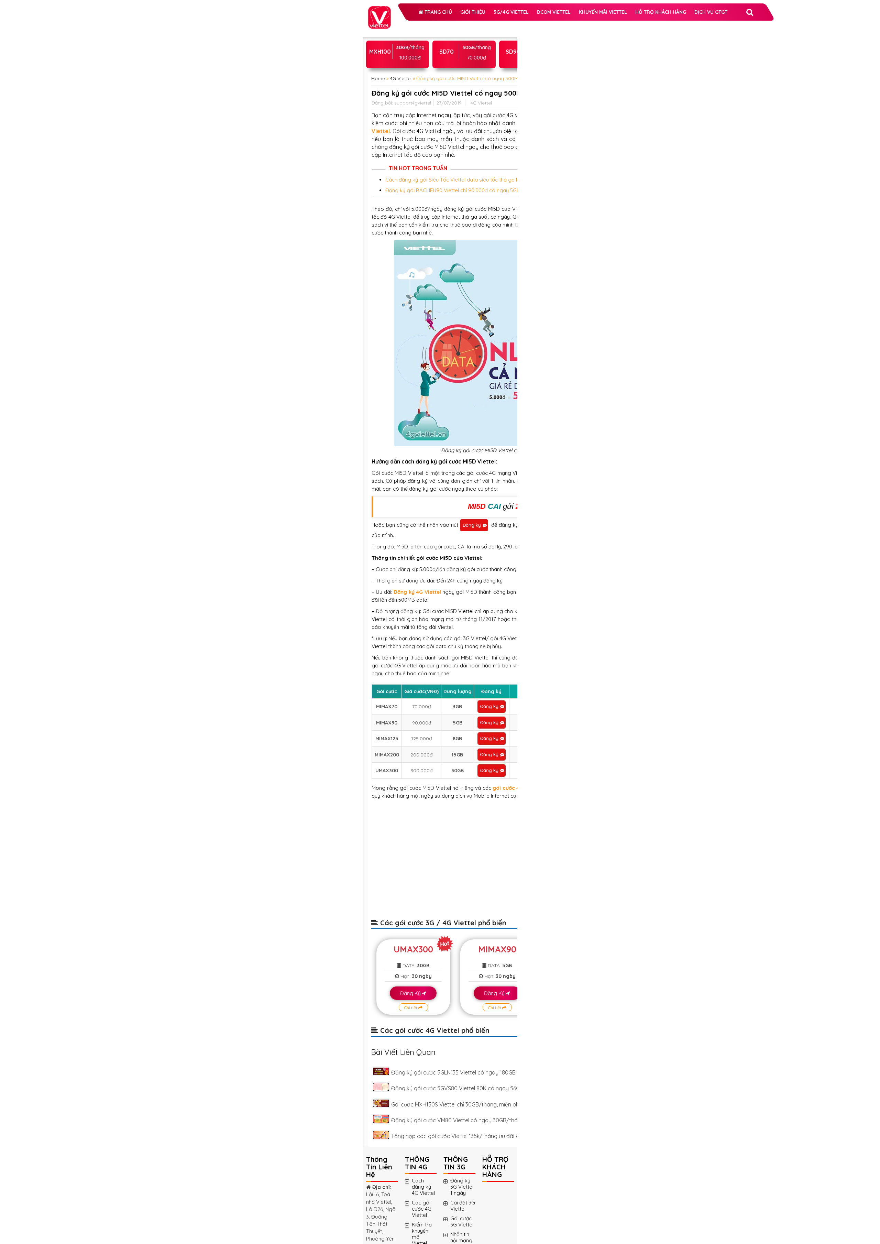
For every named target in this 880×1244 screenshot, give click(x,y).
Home (378, 152)
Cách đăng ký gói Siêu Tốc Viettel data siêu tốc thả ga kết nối (422, 382)
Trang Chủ (403, 25)
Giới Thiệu (439, 25)
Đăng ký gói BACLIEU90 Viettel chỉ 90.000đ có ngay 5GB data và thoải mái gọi (422, 409)
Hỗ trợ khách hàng (410, 77)
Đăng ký (385, 745)
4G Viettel (400, 152)
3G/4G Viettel (402, 43)
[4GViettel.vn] (379, 10)
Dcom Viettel (445, 43)
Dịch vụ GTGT (460, 77)
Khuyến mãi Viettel (409, 60)
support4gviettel (412, 205)
